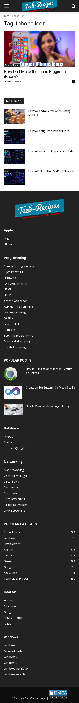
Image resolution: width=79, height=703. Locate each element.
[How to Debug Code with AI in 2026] (14, 136)
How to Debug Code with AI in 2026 (49, 131)
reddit (7, 623)
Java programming (15, 283)
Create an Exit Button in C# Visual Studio (50, 387)
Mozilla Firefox (13, 618)
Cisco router (11, 487)
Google (8, 612)
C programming (13, 272)
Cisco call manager (15, 476)
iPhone (8, 244)
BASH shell (10, 318)
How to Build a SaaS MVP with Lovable (51, 171)
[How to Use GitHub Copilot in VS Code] (14, 156)
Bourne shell (11, 324)
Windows (9, 645)
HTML (8, 289)
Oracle (8, 442)
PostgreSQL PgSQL (16, 448)
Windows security (15, 674)
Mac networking (14, 470)
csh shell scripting (15, 347)
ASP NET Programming (18, 306)
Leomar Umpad (12, 81)
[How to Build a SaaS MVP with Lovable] (14, 177)
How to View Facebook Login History (47, 406)
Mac (6, 238)
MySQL (8, 436)
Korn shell (10, 330)
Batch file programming (18, 335)
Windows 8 (10, 663)
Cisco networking (14, 499)
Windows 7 (10, 657)
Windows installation (16, 668)
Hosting (8, 600)
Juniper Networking (15, 504)
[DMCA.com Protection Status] (58, 698)
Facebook (10, 606)
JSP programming (15, 312)
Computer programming (19, 266)
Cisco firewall (12, 481)
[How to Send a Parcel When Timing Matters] (14, 116)
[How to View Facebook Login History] (13, 409)
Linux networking (14, 510)
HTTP (7, 295)
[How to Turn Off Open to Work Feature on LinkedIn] (10, 374)
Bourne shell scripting (17, 341)
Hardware (10, 278)
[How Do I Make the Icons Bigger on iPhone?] (39, 49)
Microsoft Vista (13, 651)
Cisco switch (11, 493)
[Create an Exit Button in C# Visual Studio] (13, 392)
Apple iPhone (11, 65)
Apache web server (15, 301)
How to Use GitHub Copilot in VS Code (50, 151)
